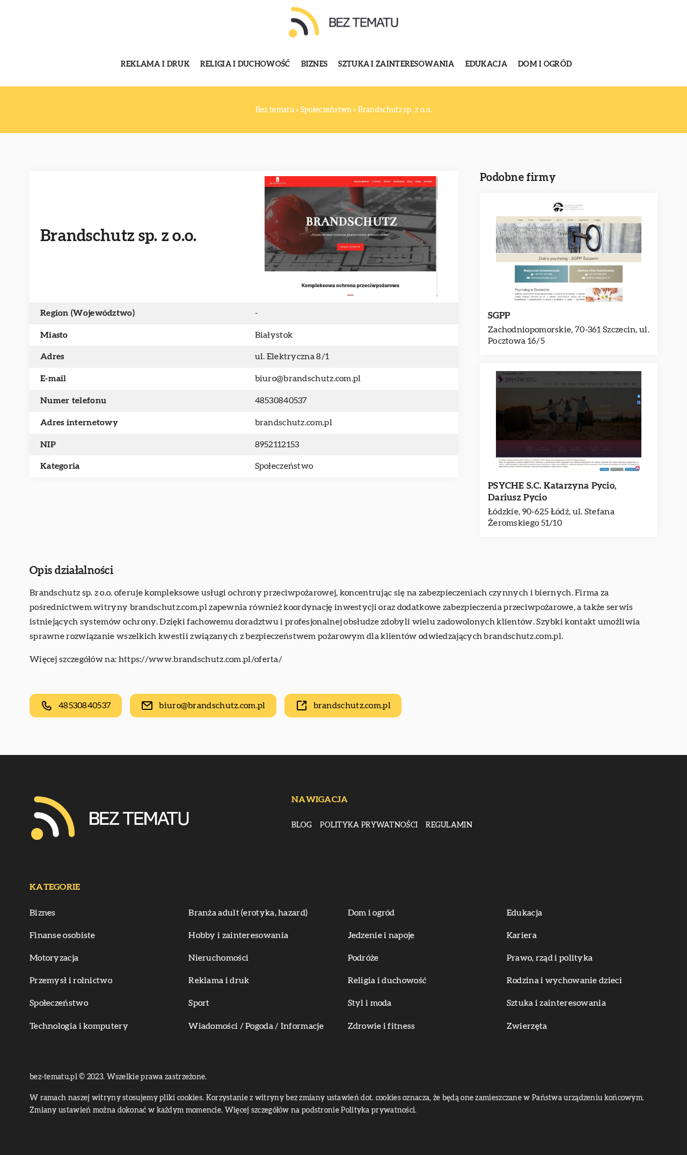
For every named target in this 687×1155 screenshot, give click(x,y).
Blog (301, 825)
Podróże (363, 958)
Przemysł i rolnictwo (71, 980)
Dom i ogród (545, 64)
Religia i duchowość (245, 64)
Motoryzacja (54, 958)
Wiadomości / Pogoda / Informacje (256, 1026)
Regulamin (449, 825)
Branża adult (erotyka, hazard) (248, 913)
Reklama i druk (155, 64)
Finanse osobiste (63, 935)
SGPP (499, 315)
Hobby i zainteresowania (238, 935)
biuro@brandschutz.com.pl (308, 378)
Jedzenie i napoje (381, 935)
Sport (199, 1003)
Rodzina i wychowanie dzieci (564, 980)
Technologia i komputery (79, 1026)
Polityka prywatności (369, 825)
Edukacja (486, 64)
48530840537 (281, 400)
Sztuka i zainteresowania (396, 64)
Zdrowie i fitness (381, 1026)
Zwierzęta (527, 1026)
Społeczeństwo (284, 466)
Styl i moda (370, 1003)
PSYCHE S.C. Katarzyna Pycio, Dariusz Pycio (552, 491)
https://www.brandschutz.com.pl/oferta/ (200, 659)
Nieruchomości (218, 958)
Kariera (522, 935)
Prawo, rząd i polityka (550, 958)
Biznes (314, 64)
